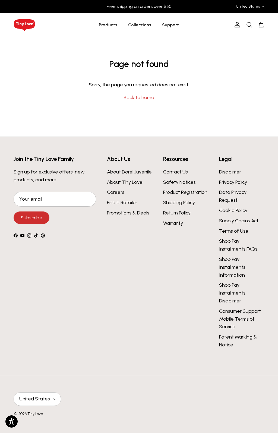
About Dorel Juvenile (129, 172)
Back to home (139, 97)
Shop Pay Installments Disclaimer (232, 293)
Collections (139, 24)
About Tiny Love (125, 182)
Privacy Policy (233, 182)
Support (170, 24)
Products (108, 24)
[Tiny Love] (24, 24)
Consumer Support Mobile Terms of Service (240, 319)
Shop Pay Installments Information (232, 267)
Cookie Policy (233, 210)
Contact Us (175, 172)
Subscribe (31, 218)
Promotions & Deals (128, 213)
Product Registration (185, 192)
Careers (115, 192)
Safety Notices (179, 182)
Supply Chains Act (238, 221)
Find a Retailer (122, 203)
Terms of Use (233, 231)
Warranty (173, 223)
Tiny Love (35, 414)
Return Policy (177, 213)
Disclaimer (230, 172)
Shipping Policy (179, 203)
